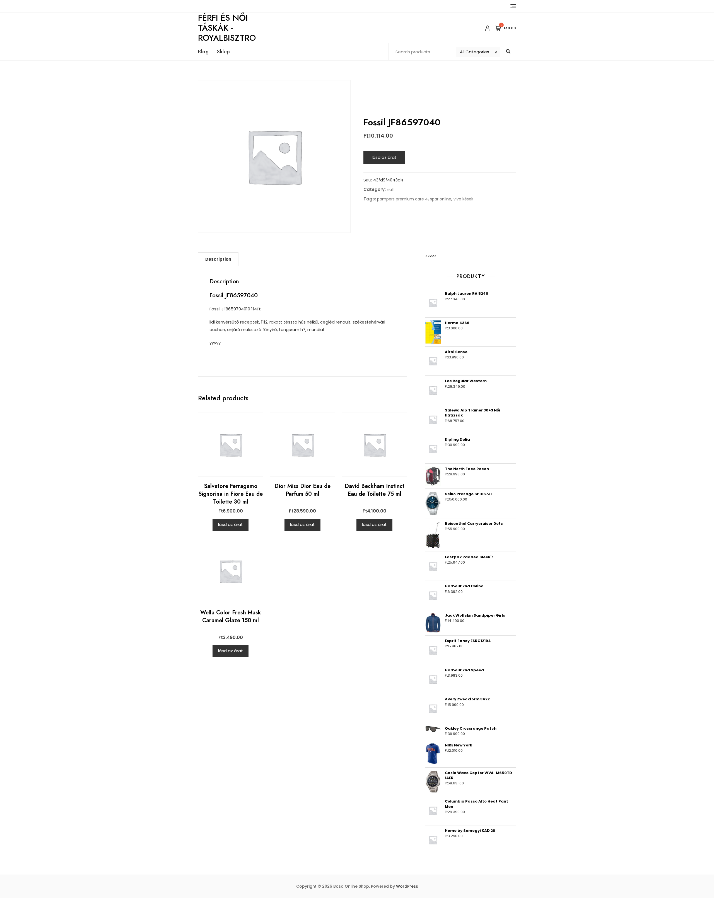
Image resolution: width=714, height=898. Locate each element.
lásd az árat (384, 157)
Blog (203, 51)
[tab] (218, 259)
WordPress (407, 886)
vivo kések (463, 199)
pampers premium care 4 (402, 199)
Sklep (223, 51)
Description (218, 259)
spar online (440, 199)
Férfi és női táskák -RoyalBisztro (227, 28)
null (390, 189)
